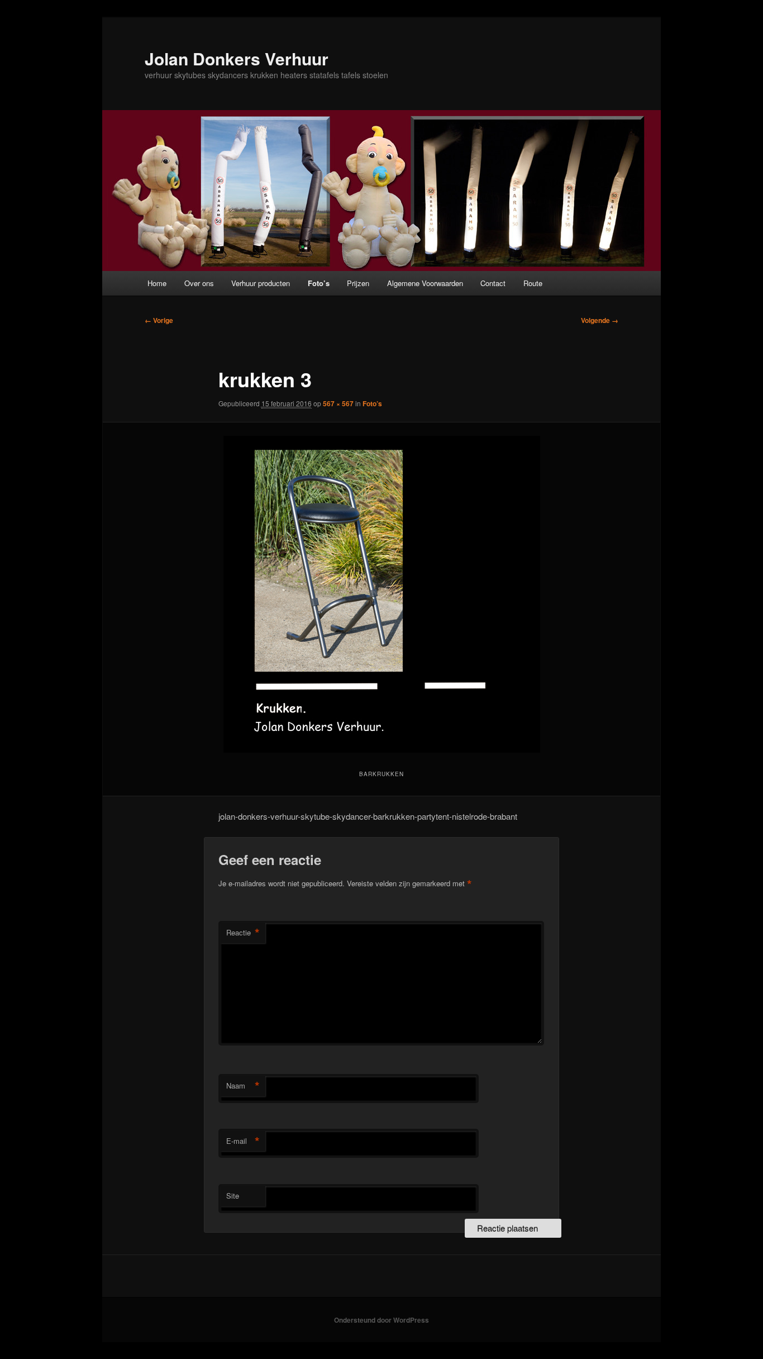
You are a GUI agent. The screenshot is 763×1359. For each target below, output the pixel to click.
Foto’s (319, 283)
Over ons (199, 283)
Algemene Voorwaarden (425, 283)
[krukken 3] (381, 594)
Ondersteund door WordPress (381, 1320)
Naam (243, 1086)
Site (232, 1195)
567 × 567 (338, 403)
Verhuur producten (260, 283)
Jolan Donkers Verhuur (236, 58)
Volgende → (599, 320)
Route (532, 283)
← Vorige (159, 320)
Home (156, 283)
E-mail (243, 1141)
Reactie (243, 933)
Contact (493, 283)
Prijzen (358, 283)
